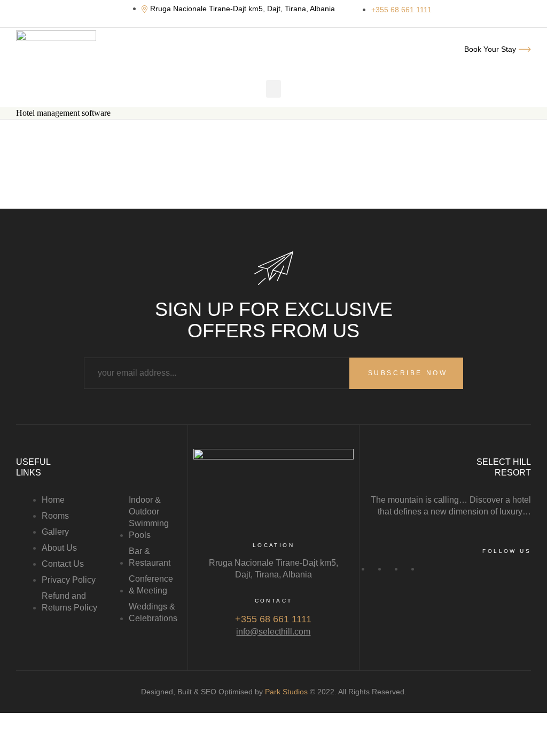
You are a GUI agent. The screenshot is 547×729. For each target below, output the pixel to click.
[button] (273, 89)
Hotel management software (63, 112)
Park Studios (286, 691)
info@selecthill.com (273, 631)
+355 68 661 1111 (273, 619)
